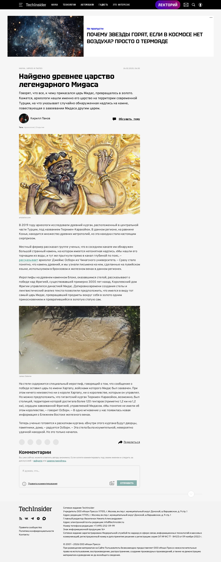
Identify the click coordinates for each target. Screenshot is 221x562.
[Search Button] (193, 5)
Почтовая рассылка (186, 5)
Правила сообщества (30, 527)
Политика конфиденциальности (36, 531)
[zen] (38, 518)
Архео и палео (35, 68)
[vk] (26, 518)
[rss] (20, 518)
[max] (44, 518)
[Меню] (21, 5)
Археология (29, 127)
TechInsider (36, 4)
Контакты (24, 534)
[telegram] (32, 518)
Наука (22, 68)
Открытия (40, 127)
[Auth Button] (200, 5)
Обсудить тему (129, 119)
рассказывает (28, 260)
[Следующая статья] (110, 494)
